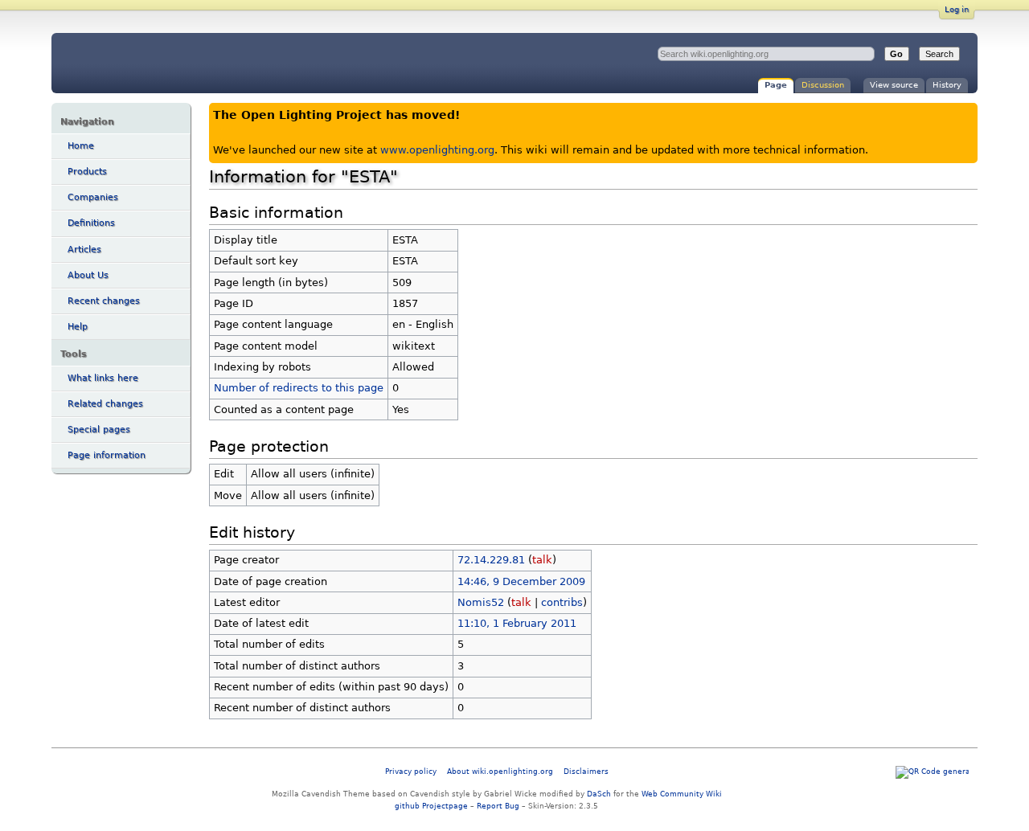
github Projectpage (431, 805)
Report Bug (498, 805)
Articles (84, 249)
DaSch (599, 793)
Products (87, 171)
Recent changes (104, 301)
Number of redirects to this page (298, 388)
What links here (103, 378)
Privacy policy (411, 771)
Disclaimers (586, 771)
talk (542, 560)
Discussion (822, 84)
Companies (93, 197)
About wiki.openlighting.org (500, 771)
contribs (562, 602)
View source (894, 84)
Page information (107, 455)
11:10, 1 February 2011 (516, 623)
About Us (88, 275)
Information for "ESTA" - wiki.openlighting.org (184, 63)
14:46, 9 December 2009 (521, 581)
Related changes (105, 404)
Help (78, 326)
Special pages (99, 429)
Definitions (91, 223)
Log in (957, 9)
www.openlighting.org (437, 150)
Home (81, 146)
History (947, 84)
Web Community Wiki (682, 793)
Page (776, 84)
